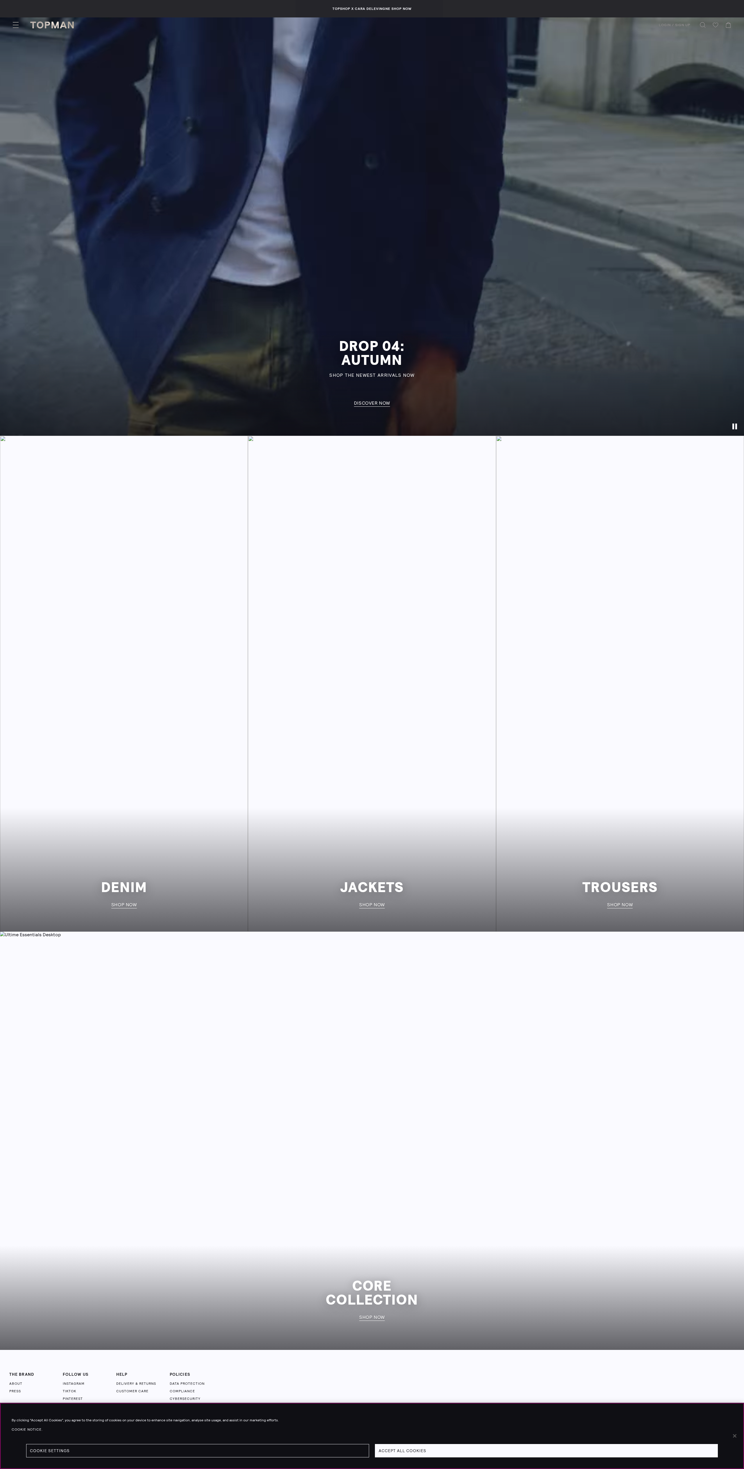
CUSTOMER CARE (132, 1391)
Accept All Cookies (402, 1450)
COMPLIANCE (182, 1391)
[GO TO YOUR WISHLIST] (715, 25)
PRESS (15, 1391)
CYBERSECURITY (185, 1398)
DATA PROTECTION (187, 1383)
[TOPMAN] (52, 24)
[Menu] (15, 25)
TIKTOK (69, 1391)
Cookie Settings (50, 1450)
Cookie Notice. (27, 1429)
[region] (372, 1436)
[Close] (734, 1435)
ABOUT (15, 1383)
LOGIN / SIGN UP (674, 25)
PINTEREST (73, 1398)
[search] (702, 25)
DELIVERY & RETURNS (136, 1383)
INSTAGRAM (74, 1383)
